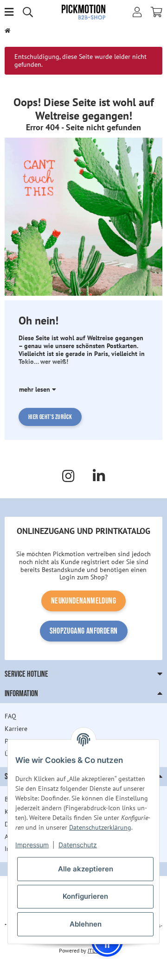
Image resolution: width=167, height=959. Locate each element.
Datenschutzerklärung (100, 827)
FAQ (10, 716)
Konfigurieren (85, 896)
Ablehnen (86, 924)
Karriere (16, 728)
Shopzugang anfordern (84, 631)
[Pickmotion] (84, 11)
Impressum (32, 845)
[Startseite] (7, 31)
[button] (137, 12)
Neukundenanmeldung (83, 601)
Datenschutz (77, 845)
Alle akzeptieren (85, 868)
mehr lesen (35, 389)
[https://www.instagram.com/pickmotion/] (68, 476)
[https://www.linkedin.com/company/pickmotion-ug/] (99, 476)
